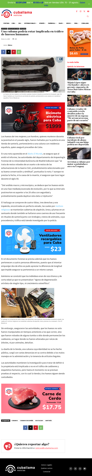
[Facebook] (76, 11)
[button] (87, 16)
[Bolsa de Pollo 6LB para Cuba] (79, 56)
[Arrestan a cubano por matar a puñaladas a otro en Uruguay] (79, 153)
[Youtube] (88, 11)
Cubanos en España (26, 420)
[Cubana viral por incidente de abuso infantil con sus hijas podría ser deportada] (79, 129)
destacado (39, 420)
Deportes (71, 79)
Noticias (4, 28)
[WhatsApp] (19, 52)
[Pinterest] (13, 52)
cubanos (15, 420)
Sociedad (23, 28)
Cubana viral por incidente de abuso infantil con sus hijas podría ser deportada (78, 141)
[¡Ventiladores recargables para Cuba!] (33, 240)
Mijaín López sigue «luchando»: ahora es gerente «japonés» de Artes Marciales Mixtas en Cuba (79, 87)
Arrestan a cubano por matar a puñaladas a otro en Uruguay (78, 164)
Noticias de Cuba (13, 28)
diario (35, 153)
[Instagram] (80, 11)
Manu (10, 45)
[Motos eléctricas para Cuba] (33, 131)
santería (48, 420)
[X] (84, 11)
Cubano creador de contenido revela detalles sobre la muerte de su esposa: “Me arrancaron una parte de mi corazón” (78, 115)
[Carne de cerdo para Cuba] (33, 413)
